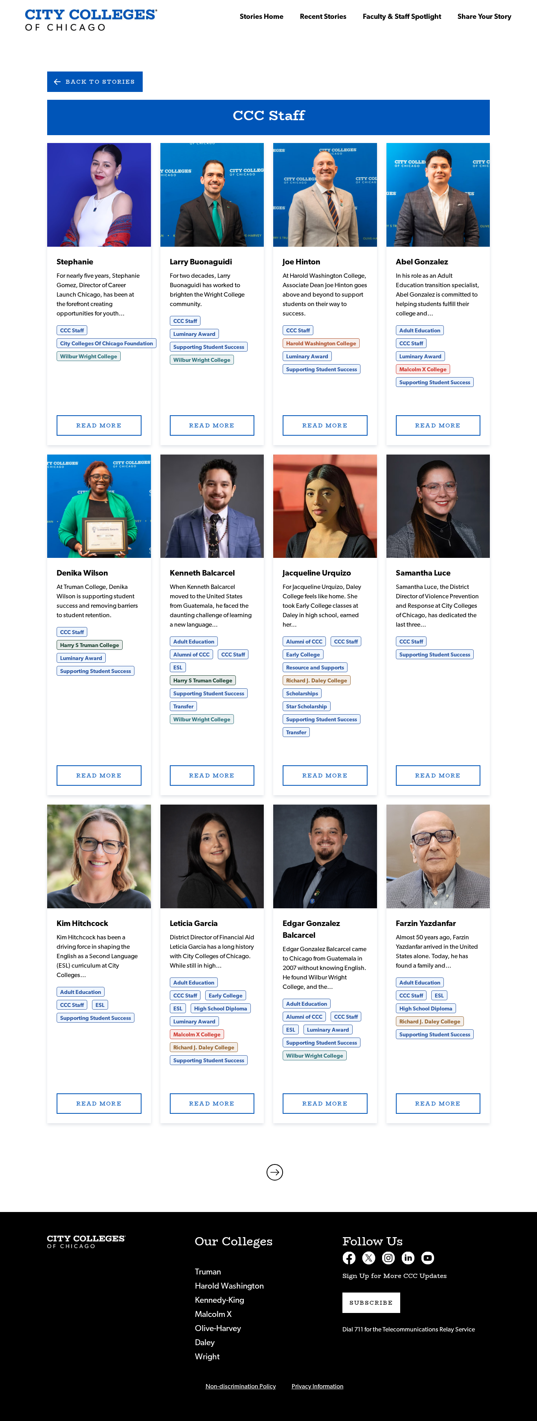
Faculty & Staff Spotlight (402, 16)
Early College (303, 655)
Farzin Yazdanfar (426, 924)
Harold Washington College (321, 344)
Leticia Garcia (194, 924)
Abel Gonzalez (422, 262)
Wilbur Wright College (88, 356)
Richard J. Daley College (316, 681)
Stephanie (75, 262)
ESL (177, 668)
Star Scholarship (306, 707)
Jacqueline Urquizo (317, 573)
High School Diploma (220, 1009)
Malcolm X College (423, 369)
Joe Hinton (301, 262)
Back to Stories (101, 81)
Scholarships (302, 694)
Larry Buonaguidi (201, 262)
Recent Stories (323, 16)
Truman (208, 1272)
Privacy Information (318, 1386)
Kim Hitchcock (82, 924)
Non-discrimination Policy (241, 1386)
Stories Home (261, 16)
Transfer (183, 707)
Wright (207, 1357)
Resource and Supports (315, 668)
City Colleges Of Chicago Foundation (106, 344)
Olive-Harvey (218, 1328)
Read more (99, 195)
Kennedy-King (219, 1300)
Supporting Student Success (208, 347)
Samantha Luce (423, 573)
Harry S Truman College (89, 645)
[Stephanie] (91, 20)
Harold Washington (229, 1286)
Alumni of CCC (191, 655)
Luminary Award (194, 334)
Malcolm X (213, 1314)
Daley (205, 1342)
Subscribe (371, 1302)
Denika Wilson (82, 573)
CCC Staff (72, 331)
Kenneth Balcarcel (202, 573)
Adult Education (419, 331)
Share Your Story (484, 16)
